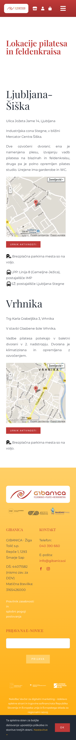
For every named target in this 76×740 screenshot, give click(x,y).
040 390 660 (49, 546)
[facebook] (41, 568)
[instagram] (48, 568)
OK (62, 727)
